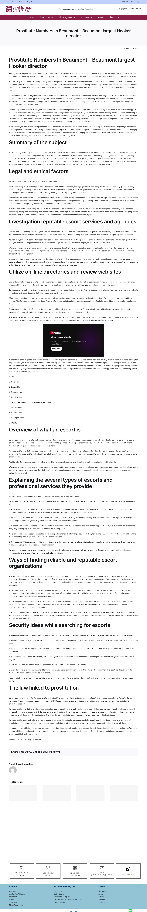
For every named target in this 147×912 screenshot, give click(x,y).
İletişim (138, 2)
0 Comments (37, 739)
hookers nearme (93, 152)
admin (13, 739)
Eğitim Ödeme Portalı (131, 9)
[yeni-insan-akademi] (19, 7)
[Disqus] (73, 829)
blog (29, 739)
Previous (126, 48)
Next (134, 48)
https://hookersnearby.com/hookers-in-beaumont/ (30, 402)
